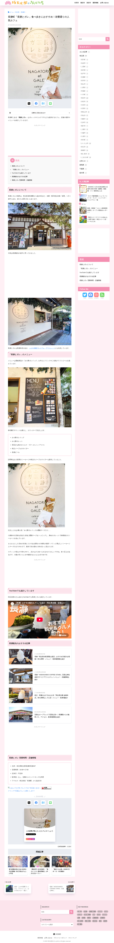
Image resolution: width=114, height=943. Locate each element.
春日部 (84, 70)
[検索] (108, 39)
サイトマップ (72, 938)
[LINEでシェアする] (50, 103)
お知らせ (84, 161)
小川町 (84, 94)
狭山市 (84, 84)
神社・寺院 (87, 921)
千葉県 (83, 169)
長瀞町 (69, 846)
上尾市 (84, 129)
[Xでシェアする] (29, 103)
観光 (100, 921)
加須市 (84, 63)
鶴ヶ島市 (85, 154)
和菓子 (89, 917)
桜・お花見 (80, 921)
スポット (80, 914)
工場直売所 (95, 917)
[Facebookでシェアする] (36, 103)
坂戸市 (84, 73)
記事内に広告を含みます (39, 113)
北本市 (84, 122)
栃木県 (83, 173)
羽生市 (84, 115)
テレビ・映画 (87, 914)
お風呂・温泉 (92, 911)
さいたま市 (86, 143)
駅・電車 (80, 924)
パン (94, 914)
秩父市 (84, 147)
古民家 (83, 917)
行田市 (76, 2)
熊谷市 (83, 2)
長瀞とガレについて (18, 166)
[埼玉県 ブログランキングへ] (46, 788)
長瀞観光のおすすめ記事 (20, 176)
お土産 (85, 911)
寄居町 (84, 91)
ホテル (98, 914)
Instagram (96, 298)
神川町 (84, 140)
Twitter (84, 298)
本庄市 (84, 105)
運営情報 (95, 2)
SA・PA (80, 911)
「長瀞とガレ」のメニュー (20, 169)
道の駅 (105, 921)
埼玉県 (83, 56)
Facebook (90, 298)
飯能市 (84, 150)
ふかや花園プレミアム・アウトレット (42, 348)
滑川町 (84, 59)
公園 (79, 917)
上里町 (84, 66)
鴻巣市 (84, 119)
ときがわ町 (86, 157)
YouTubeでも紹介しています (21, 173)
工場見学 (102, 917)
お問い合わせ (104, 2)
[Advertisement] (39, 139)
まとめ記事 (84, 52)
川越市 (84, 133)
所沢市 (84, 80)
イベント (100, 911)
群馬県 (83, 165)
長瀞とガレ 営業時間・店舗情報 (22, 180)
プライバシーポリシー (60, 938)
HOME (58, 934)
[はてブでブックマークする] (43, 103)
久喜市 (84, 136)
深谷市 (89, 2)
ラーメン (105, 914)
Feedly (102, 298)
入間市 (84, 87)
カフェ (106, 911)
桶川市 (84, 126)
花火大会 (95, 921)
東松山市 (85, 112)
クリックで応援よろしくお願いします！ (21, 791)
